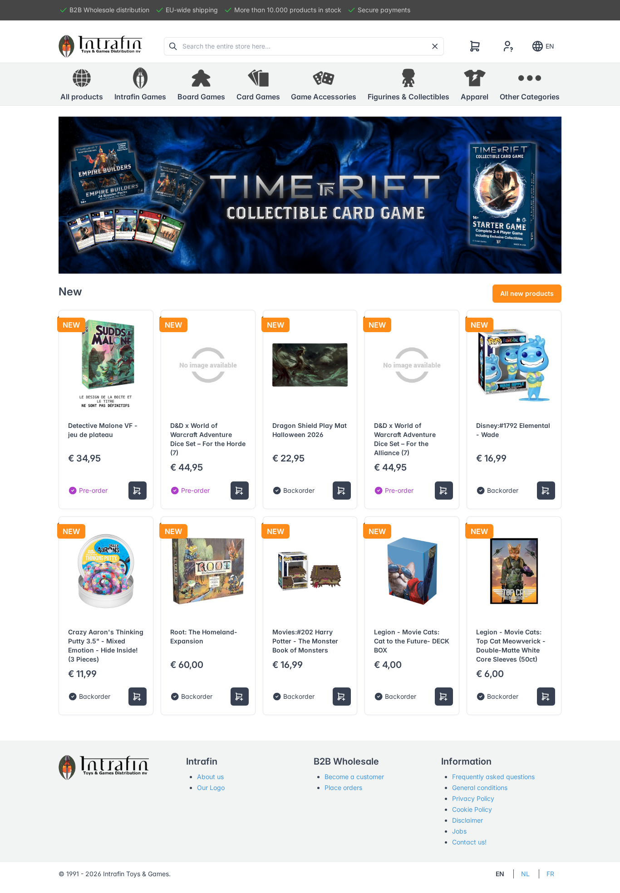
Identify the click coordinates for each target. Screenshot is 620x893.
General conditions (479, 787)
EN (550, 46)
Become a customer (354, 776)
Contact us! (469, 842)
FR (550, 874)
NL (525, 874)
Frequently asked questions (493, 776)
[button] (140, 84)
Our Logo (211, 787)
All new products (527, 293)
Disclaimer (467, 820)
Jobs (459, 831)
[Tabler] (100, 46)
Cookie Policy (472, 809)
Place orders (343, 787)
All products (81, 96)
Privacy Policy (473, 798)
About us (210, 776)
